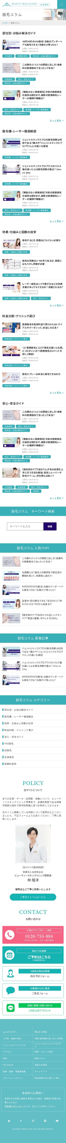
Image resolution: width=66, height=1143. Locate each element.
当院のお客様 (41, 1065)
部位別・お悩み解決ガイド (18, 709)
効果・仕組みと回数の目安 (18, 723)
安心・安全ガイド (14, 737)
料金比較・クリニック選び (18, 730)
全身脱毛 (9, 757)
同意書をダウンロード (15, 1106)
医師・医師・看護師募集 (14, 1071)
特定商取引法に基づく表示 (47, 1078)
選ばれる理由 (41, 1032)
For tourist (8, 1065)
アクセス (7, 1052)
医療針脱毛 (10, 764)
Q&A (5, 1058)
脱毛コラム (40, 1058)
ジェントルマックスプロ (14, 1045)
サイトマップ (41, 1071)
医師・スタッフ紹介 (44, 1052)
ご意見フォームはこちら (33, 897)
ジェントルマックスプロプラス (48, 1045)
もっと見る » (57, 120)
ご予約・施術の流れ (12, 1038)
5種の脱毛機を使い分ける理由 (49, 1038)
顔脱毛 (8, 750)
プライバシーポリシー (13, 1078)
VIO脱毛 (9, 743)
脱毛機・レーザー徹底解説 (18, 716)
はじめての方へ (10, 1032)
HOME (5, 23)
